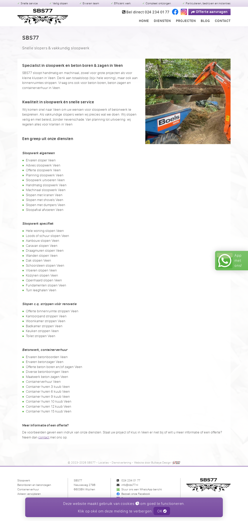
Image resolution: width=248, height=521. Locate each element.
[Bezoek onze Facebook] (175, 12)
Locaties (103, 462)
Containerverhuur (28, 489)
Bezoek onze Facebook (135, 494)
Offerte (211, 11)
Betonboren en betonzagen (34, 485)
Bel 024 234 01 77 (148, 12)
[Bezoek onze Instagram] (184, 12)
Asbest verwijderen (29, 494)
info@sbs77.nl (129, 485)
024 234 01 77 (130, 480)
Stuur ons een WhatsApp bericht (141, 489)
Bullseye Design (161, 462)
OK (160, 511)
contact (43, 437)
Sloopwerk (23, 480)
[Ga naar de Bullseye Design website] (176, 462)
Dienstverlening (121, 462)
